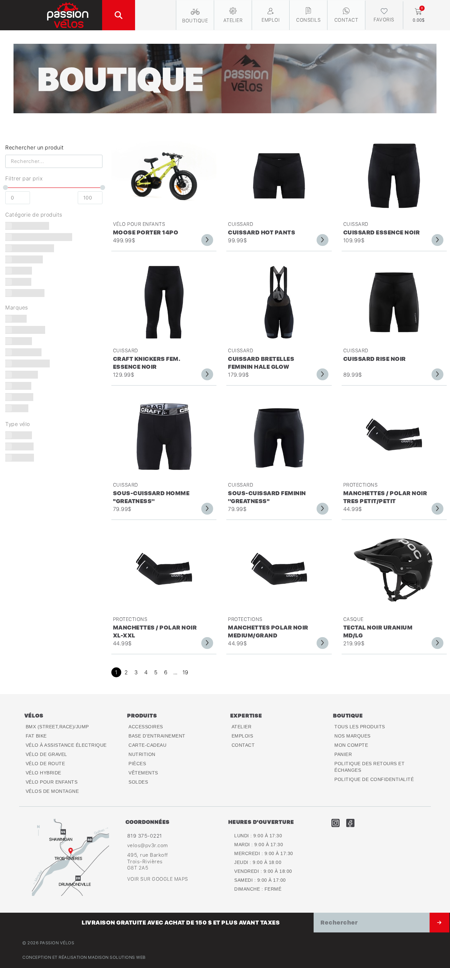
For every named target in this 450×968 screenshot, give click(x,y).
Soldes (138, 782)
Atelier (242, 726)
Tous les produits (359, 726)
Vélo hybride (43, 772)
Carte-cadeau (147, 745)
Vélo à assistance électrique (66, 745)
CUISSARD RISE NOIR (374, 358)
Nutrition (141, 754)
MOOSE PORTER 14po (146, 232)
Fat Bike (36, 736)
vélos (33, 715)
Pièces (137, 763)
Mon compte (351, 745)
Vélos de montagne (52, 791)
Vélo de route (45, 763)
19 (185, 672)
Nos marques (352, 736)
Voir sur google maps (157, 879)
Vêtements (143, 772)
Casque (353, 619)
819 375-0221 (144, 836)
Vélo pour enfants (139, 224)
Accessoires (145, 726)
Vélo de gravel (46, 754)
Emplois (242, 736)
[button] (118, 15)
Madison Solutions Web (117, 957)
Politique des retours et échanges (369, 767)
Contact (243, 745)
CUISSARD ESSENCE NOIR (381, 232)
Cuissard (240, 224)
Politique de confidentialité (374, 779)
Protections (360, 485)
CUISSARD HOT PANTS (261, 232)
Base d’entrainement (156, 736)
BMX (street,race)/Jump (57, 726)
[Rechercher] (439, 922)
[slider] (5, 187)
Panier (343, 754)
